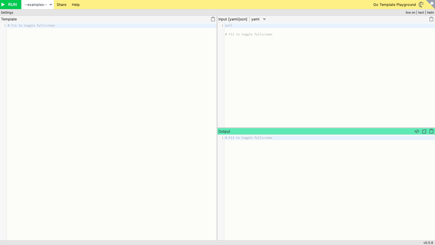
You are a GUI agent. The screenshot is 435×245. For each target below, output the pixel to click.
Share (61, 4)
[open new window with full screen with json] (417, 131)
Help (76, 4)
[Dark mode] (421, 4)
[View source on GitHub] (430, 4)
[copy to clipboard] (213, 19)
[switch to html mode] (424, 131)
